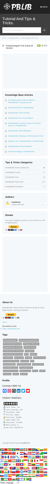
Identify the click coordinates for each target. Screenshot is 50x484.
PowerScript (19, 357)
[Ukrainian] (45, 475)
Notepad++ (8, 374)
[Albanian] (6, 449)
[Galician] (18, 457)
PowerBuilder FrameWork (14, 187)
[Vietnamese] (10, 479)
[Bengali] (34, 449)
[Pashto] (38, 468)
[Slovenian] (2, 475)
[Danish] (30, 453)
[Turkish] (41, 475)
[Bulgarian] (41, 449)
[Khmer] (6, 464)
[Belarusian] (30, 449)
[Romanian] (10, 471)
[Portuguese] (2, 471)
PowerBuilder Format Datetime (20, 146)
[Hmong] (10, 460)
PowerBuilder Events (26, 367)
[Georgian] (22, 457)
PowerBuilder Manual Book (13, 354)
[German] (26, 457)
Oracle (35, 371)
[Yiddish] (22, 479)
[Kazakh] (2, 464)
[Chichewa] (6, 453)
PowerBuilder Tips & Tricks (14, 182)
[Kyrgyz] (18, 464)
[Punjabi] (6, 471)
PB (32, 361)
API (27, 354)
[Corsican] (18, 453)
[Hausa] (41, 457)
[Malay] (2, 468)
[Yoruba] (26, 479)
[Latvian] (30, 464)
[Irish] (30, 460)
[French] (10, 457)
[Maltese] (10, 468)
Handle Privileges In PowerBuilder (21, 151)
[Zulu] (30, 479)
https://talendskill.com (11, 329)
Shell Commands (40, 357)
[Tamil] (30, 475)
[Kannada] (45, 460)
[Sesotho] (30, 471)
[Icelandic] (18, 460)
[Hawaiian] (45, 457)
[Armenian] (18, 449)
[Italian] (34, 460)
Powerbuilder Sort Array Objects (20, 118)
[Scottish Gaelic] (22, 471)
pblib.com (26, 443)
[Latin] (26, 464)
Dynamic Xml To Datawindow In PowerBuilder (26, 141)
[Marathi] (18, 468)
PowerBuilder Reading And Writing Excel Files (26, 136)
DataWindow (8, 357)
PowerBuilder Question (11, 367)
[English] (38, 453)
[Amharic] (10, 449)
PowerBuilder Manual (24, 364)
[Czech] (26, 453)
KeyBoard (24, 374)
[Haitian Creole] (38, 457)
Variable (29, 357)
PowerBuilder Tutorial (12, 172)
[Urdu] (2, 479)
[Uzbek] (6, 479)
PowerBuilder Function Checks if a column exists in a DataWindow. (24, 124)
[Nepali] (30, 468)
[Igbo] (22, 460)
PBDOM (16, 374)
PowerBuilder (11, 340)
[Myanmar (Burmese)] (26, 468)
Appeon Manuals (32, 344)
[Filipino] (2, 457)
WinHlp (43, 371)
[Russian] (14, 471)
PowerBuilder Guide (13, 344)
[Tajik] (26, 475)
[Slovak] (45, 471)
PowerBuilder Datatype (12, 361)
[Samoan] (18, 471)
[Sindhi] (38, 471)
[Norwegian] (34, 468)
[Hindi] (6, 460)
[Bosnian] (38, 449)
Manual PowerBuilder (29, 340)
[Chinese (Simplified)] (10, 453)
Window (34, 354)
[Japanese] (38, 460)
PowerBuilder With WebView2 (19, 131)
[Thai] (38, 475)
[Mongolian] (22, 468)
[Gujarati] (34, 457)
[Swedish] (22, 475)
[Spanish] (10, 475)
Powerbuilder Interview (14, 351)
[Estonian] (45, 453)
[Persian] (41, 468)
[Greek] (30, 457)
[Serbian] (26, 471)
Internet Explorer (38, 364)
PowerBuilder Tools (12, 177)
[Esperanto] (41, 453)
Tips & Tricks (30, 347)
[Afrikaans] (2, 449)
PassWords (16, 202)
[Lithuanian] (34, 464)
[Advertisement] (19, 70)
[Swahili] (18, 475)
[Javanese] (41, 460)
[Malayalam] (6, 468)
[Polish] (45, 468)
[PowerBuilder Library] (17, 9)
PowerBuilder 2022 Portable (19, 113)
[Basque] (26, 449)
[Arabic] (14, 449)
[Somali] (6, 475)
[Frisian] (14, 457)
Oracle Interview (25, 371)
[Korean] (10, 464)
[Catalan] (45, 449)
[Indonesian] (26, 460)
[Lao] (22, 464)
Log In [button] (4, 322)
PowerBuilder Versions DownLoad (17, 168)
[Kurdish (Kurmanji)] (14, 464)
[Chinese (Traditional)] (14, 453)
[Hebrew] (2, 460)
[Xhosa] (18, 479)
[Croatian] (22, 453)
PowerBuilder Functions (11, 371)
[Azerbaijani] (22, 449)
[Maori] (14, 468)
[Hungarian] (14, 460)
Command (25, 361)
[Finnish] (6, 457)
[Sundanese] (14, 475)
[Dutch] (34, 453)
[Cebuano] (2, 453)
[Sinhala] (41, 471)
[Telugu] (34, 475)
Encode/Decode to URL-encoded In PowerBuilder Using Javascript (21, 101)
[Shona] (34, 471)
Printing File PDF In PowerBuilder (21, 108)
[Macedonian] (41, 464)
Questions (30, 351)
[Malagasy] (45, 464)
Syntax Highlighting (10, 364)
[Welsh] (14, 479)
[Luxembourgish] (38, 464)
